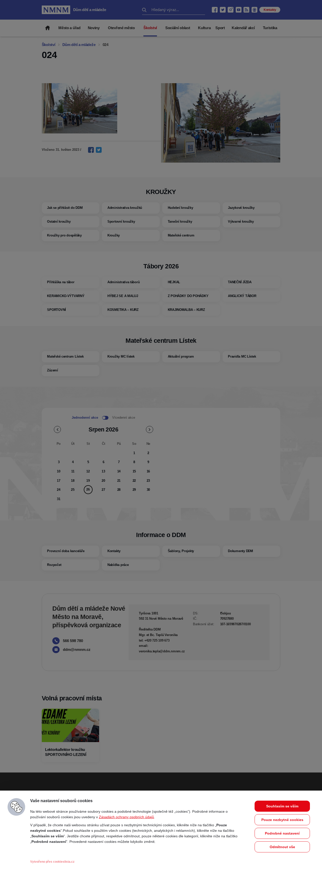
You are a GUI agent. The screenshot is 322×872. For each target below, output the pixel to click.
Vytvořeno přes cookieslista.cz (52, 861)
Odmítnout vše (282, 847)
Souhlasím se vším (282, 806)
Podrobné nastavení (282, 833)
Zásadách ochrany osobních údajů (126, 817)
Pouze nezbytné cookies (282, 820)
